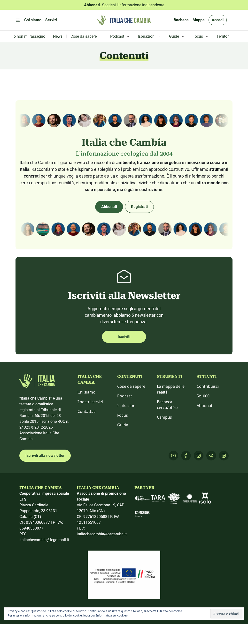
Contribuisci (208, 386)
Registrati (139, 206)
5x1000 (203, 396)
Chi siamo (86, 392)
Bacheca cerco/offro (167, 404)
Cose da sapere (131, 386)
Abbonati (109, 206)
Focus (122, 415)
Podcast (124, 396)
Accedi (218, 20)
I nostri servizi (90, 401)
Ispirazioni (126, 405)
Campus (164, 417)
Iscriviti (124, 336)
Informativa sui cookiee (112, 615)
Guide (122, 425)
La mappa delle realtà (171, 389)
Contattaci (87, 411)
